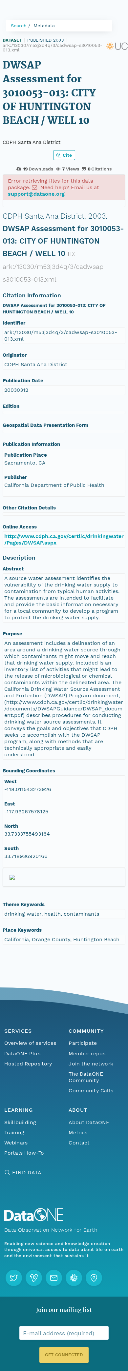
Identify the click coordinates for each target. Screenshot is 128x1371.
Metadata (44, 25)
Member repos (87, 1053)
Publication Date (23, 381)
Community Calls (91, 1090)
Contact (79, 1143)
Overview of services (30, 1043)
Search (19, 25)
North (11, 826)
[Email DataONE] (54, 1278)
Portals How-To (24, 1153)
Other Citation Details (29, 508)
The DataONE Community (86, 1077)
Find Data (26, 1172)
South (11, 848)
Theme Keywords (24, 904)
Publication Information (31, 444)
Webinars (16, 1143)
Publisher (15, 477)
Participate (83, 1043)
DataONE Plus (22, 1053)
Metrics (78, 1132)
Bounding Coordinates (29, 771)
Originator (15, 355)
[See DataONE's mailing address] (94, 1278)
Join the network (91, 1064)
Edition (11, 406)
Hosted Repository (28, 1064)
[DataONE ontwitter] (14, 1278)
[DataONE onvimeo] (34, 1278)
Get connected (64, 1354)
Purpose (12, 634)
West (10, 782)
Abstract (13, 569)
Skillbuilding (20, 1122)
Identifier (14, 323)
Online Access (20, 527)
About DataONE (89, 1122)
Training (14, 1132)
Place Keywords (22, 930)
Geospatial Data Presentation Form (45, 425)
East (9, 804)
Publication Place (25, 455)
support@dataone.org (36, 194)
